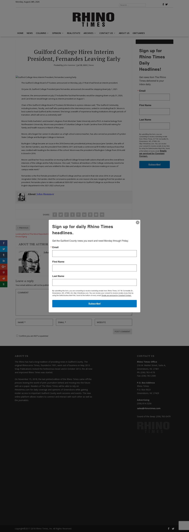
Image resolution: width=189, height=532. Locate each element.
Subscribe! (94, 303)
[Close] (137, 222)
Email (55, 247)
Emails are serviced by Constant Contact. (116, 295)
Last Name (58, 276)
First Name (58, 261)
